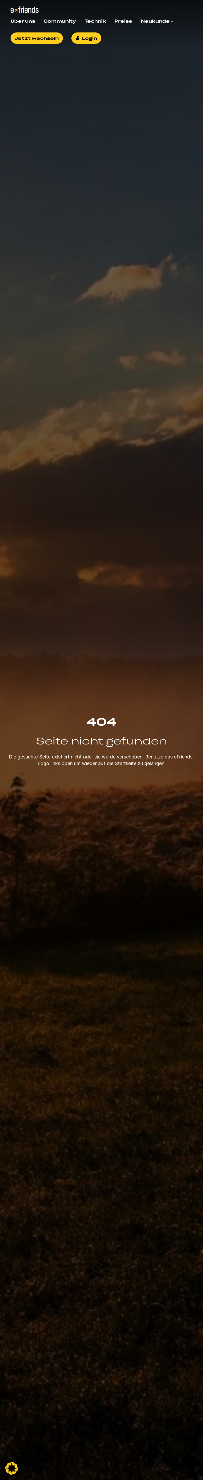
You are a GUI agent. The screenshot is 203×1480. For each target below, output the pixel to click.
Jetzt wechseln (37, 38)
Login (89, 38)
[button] (11, 1468)
